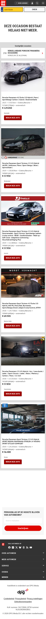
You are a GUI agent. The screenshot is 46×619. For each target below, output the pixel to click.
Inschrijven (23, 528)
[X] (16, 547)
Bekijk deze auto (13, 118)
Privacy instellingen (34, 599)
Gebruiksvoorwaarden (23, 602)
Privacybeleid (20, 599)
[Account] (32, 3)
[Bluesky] (20, 547)
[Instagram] (13, 547)
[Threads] (23, 547)
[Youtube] (30, 547)
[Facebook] (9, 547)
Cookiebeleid (9, 599)
